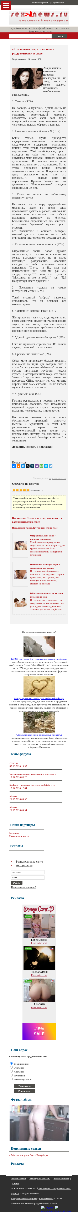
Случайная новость (20, 28)
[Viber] (37, 466)
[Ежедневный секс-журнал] (39, 23)
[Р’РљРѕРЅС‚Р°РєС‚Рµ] (14, 466)
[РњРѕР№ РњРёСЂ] (23, 466)
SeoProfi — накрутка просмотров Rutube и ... (32, 784)
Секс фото (38, 28)
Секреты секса (46, 1198)
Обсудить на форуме (25, 483)
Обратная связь (58, 2)
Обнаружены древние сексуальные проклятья (39, 734)
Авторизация (24, 865)
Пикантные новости (19, 836)
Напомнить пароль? (23, 887)
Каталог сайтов (61, 1178)
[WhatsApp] (41, 466)
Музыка (13, 795)
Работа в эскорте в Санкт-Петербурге (29, 1155)
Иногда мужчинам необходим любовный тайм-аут (39, 698)
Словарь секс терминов (56, 28)
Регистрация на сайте (29, 861)
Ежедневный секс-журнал (24, 1198)
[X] (28, 466)
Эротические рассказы (40, 31)
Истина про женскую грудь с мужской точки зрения (45, 566)
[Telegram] (50, 466)
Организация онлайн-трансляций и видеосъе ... (33, 773)
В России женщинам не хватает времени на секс (46, 595)
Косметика (14, 833)
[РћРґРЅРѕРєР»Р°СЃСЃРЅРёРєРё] (18, 466)
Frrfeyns (14, 762)
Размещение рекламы (40, 2)
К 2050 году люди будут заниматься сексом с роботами (39, 658)
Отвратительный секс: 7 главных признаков (43, 537)
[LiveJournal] (32, 466)
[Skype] (46, 466)
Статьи (15, 1183)
